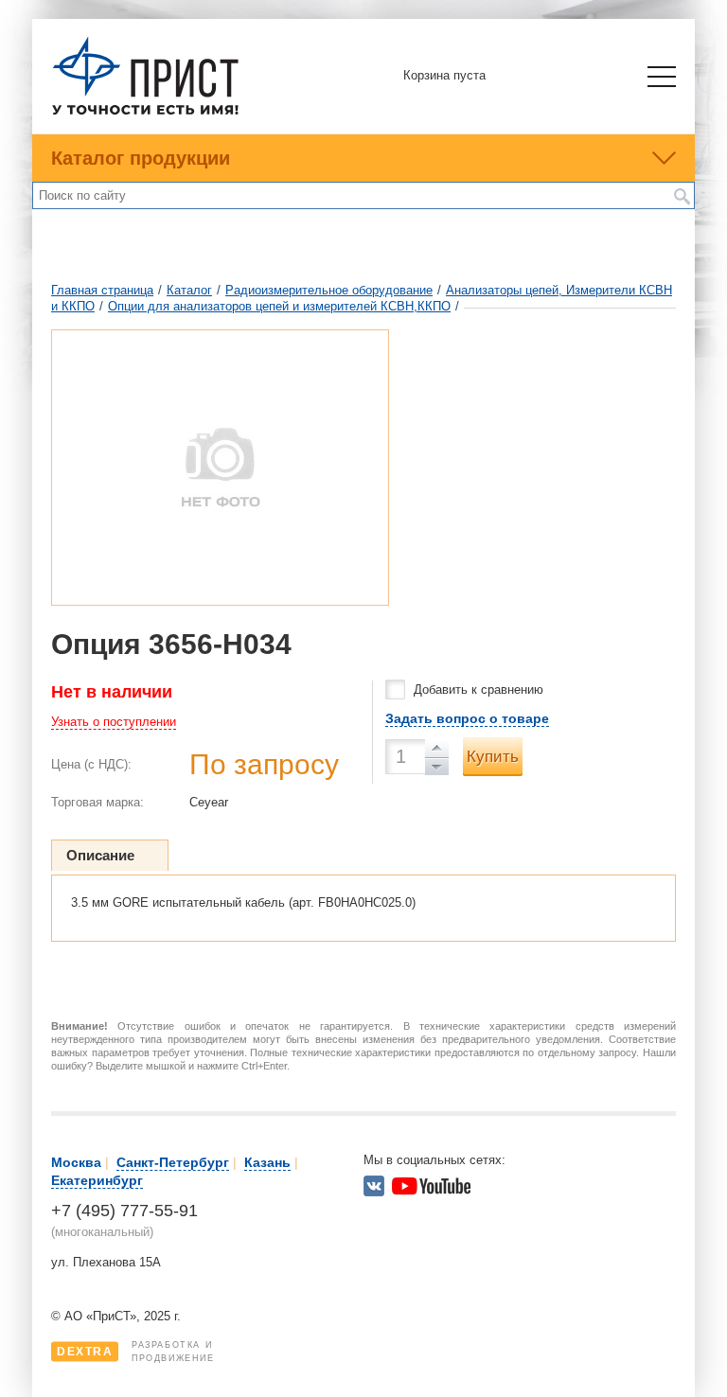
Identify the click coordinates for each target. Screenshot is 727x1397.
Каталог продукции (140, 158)
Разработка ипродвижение (136, 1351)
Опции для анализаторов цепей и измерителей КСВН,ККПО (279, 306)
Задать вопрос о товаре (467, 718)
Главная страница (102, 290)
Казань (267, 1162)
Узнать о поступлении (113, 722)
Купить (493, 757)
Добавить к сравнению (478, 689)
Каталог (189, 290)
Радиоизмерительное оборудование (329, 290)
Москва (76, 1162)
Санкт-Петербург (172, 1162)
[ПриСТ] (145, 112)
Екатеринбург (97, 1180)
